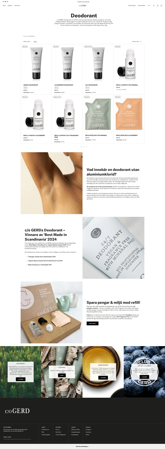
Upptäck (10, 5)
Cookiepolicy (74, 434)
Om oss (58, 429)
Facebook (88, 432)
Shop (4, 5)
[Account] (157, 5)
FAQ (43, 432)
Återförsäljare (132, 5)
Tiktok (87, 434)
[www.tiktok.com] (3, 1)
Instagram (88, 429)
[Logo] (82, 5)
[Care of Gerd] (84, 410)
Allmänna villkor (75, 429)
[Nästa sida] (86, 146)
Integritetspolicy (75, 432)
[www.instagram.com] (7, 1)
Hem (24, 36)
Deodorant (32, 36)
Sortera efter (135, 41)
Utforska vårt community (83, 1)
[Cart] (161, 5)
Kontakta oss (45, 429)
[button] (82, 446)
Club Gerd (17, 5)
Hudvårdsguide (46, 434)
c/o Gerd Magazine (61, 434)
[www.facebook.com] (5, 1)
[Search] (154, 5)
